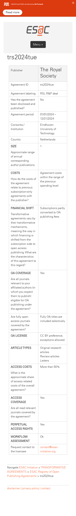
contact (45, 488)
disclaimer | (14, 488)
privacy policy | (31, 488)
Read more (12, 12)
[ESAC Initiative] (38, 35)
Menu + (38, 44)
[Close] (73, 3)
